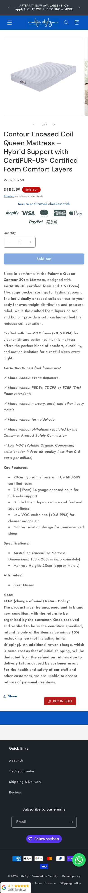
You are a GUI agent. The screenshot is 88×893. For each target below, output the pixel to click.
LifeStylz (25, 876)
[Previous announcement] (9, 8)
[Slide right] (54, 125)
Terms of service (45, 883)
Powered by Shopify (45, 876)
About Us (16, 760)
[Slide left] (34, 125)
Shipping (9, 196)
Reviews (15, 792)
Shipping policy (70, 883)
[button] (9, 22)
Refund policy (71, 876)
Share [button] (12, 696)
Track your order (22, 771)
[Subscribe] (71, 822)
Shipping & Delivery (25, 781)
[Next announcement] (79, 8)
